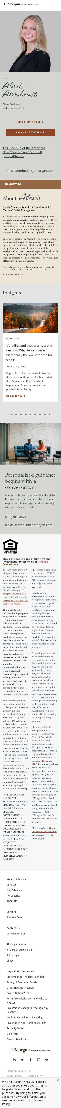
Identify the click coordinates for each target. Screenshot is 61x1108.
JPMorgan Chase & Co (19, 950)
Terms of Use (14, 1075)
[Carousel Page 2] (16, 414)
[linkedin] (17, 1060)
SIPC (34, 764)
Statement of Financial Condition (26, 977)
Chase (10, 960)
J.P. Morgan (13, 955)
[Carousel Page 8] (45, 414)
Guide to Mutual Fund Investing (25, 1017)
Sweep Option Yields (18, 993)
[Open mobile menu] (55, 4)
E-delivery (12, 1033)
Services (12, 885)
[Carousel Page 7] (40, 414)
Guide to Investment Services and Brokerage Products (15, 600)
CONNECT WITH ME (30, 132)
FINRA (44, 761)
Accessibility (35, 1075)
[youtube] (46, 1060)
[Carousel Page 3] (21, 414)
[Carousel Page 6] (35, 414)
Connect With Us (16, 933)
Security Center (16, 1028)
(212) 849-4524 (15, 517)
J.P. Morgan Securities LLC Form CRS (14, 593)
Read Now (14, 396)
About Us (12, 901)
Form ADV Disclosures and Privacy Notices (27, 1000)
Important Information (44, 832)
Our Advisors (14, 890)
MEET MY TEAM (29, 122)
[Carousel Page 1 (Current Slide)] (11, 414)
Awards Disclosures (18, 1039)
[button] (57, 1080)
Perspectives (14, 895)
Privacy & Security (16, 1070)
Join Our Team (15, 917)
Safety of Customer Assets (22, 982)
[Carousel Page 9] (49, 414)
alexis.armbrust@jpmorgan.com (30, 171)
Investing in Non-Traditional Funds (26, 1023)
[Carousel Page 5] (30, 414)
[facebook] (33, 1060)
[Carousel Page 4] (26, 414)
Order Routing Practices (21, 987)
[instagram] (41, 1060)
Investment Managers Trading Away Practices (27, 1010)
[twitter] (25, 1060)
